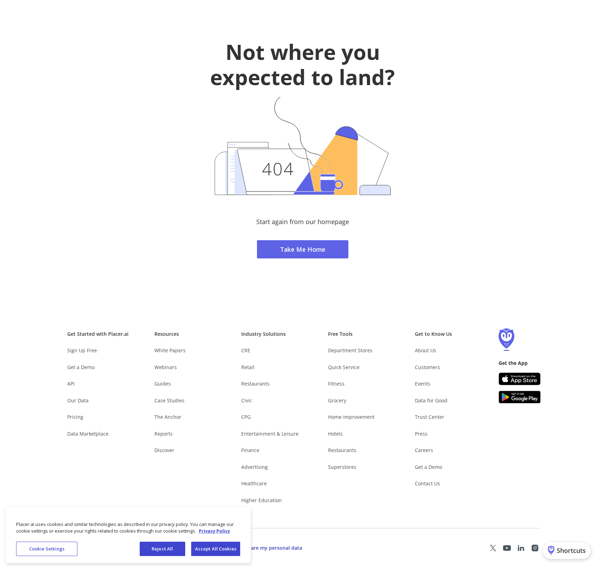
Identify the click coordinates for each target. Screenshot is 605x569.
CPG (246, 417)
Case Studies (169, 400)
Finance (250, 450)
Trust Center (429, 417)
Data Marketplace (88, 433)
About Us (425, 350)
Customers (427, 367)
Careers (424, 450)
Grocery (337, 400)
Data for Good (431, 400)
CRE (245, 350)
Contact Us (427, 483)
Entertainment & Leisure (270, 433)
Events (422, 383)
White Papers (170, 350)
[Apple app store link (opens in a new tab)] (520, 379)
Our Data (78, 400)
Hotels (335, 433)
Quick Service (344, 367)
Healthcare (254, 483)
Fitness (336, 383)
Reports (163, 433)
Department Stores (350, 350)
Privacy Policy (214, 531)
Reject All (162, 549)
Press (421, 433)
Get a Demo (81, 367)
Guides (162, 383)
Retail (248, 367)
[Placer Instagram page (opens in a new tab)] (535, 548)
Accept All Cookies (215, 549)
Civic (246, 400)
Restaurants (255, 383)
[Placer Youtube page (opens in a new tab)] (507, 548)
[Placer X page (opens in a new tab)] (493, 548)
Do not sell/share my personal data (260, 547)
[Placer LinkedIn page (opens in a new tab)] (521, 548)
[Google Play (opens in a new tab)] (520, 397)
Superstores (342, 467)
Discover (164, 450)
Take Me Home (302, 249)
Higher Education (261, 500)
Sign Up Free (82, 350)
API (71, 383)
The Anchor (167, 417)
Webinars (165, 367)
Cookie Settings (46, 549)
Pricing (75, 417)
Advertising (254, 467)
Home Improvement (351, 417)
